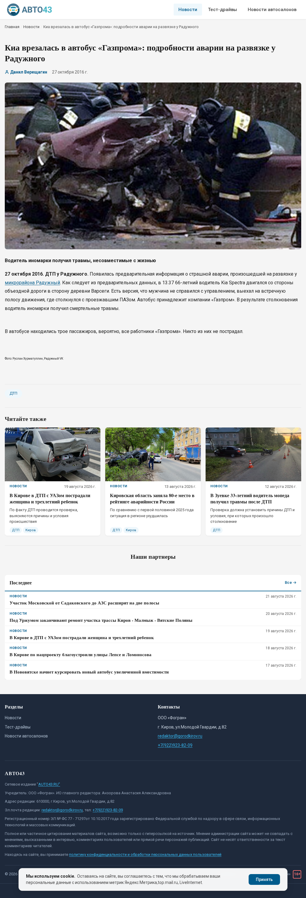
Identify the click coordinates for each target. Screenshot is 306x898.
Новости (187, 9)
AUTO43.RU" (49, 784)
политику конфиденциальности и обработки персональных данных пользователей (145, 854)
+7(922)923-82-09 (175, 745)
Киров (30, 530)
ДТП (13, 393)
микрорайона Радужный (32, 282)
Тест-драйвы (222, 9)
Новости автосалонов (272, 9)
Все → (290, 582)
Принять (264, 879)
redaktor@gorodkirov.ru (180, 736)
